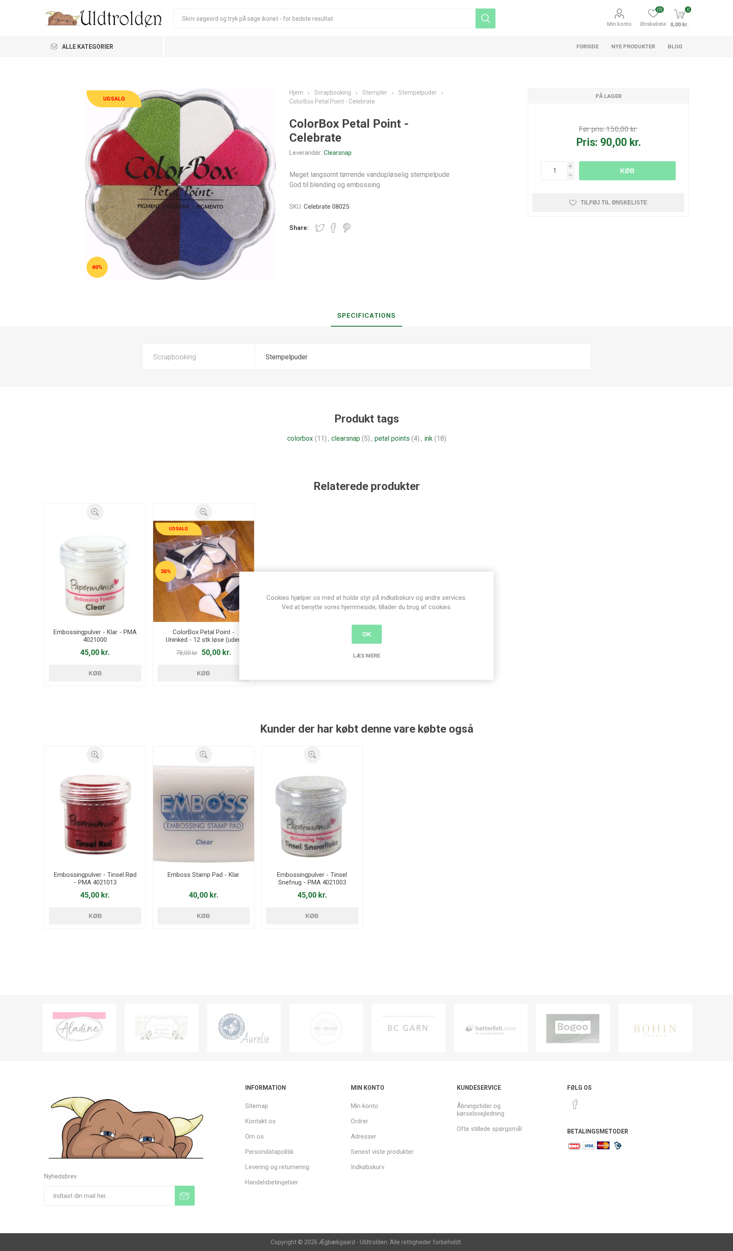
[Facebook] (575, 1104)
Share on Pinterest (346, 227)
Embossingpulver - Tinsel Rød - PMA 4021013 (95, 878)
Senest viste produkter (382, 1152)
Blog (675, 46)
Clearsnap (338, 153)
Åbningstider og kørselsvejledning (480, 1109)
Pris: (587, 142)
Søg (485, 18)
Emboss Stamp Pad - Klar (203, 875)
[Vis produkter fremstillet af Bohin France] (573, 1028)
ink (428, 438)
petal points (392, 438)
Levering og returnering (277, 1167)
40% (97, 267)
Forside (587, 46)
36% (166, 571)
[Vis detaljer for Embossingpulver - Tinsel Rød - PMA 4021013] (95, 814)
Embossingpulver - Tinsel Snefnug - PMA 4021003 (312, 878)
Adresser (363, 1136)
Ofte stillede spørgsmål (489, 1129)
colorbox (300, 438)
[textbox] (324, 18)
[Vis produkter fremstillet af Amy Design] (79, 1028)
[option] (79, 1028)
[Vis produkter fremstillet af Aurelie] (162, 1028)
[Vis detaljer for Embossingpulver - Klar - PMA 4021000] (95, 571)
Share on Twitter (320, 227)
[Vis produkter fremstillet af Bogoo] (491, 1028)
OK (366, 634)
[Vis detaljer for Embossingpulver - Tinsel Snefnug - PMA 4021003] (312, 814)
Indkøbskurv (367, 1167)
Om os (254, 1136)
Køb (627, 170)
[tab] (366, 316)
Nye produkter (633, 46)
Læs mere (366, 655)
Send (185, 1196)
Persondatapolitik (269, 1152)
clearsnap (345, 438)
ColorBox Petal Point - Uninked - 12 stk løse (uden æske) (203, 639)
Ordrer (359, 1121)
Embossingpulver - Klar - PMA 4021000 (95, 636)
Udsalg (114, 98)
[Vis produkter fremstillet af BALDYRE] (244, 1028)
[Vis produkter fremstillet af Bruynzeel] (655, 1028)
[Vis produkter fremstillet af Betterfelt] (408, 1028)
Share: (299, 228)
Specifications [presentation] (366, 315)
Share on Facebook (333, 227)
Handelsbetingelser (271, 1182)
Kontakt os (260, 1121)
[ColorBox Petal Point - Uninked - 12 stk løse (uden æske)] (204, 571)
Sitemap (256, 1106)
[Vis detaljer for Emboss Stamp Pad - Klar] (204, 814)
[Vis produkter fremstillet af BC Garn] (326, 1028)
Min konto (619, 24)
